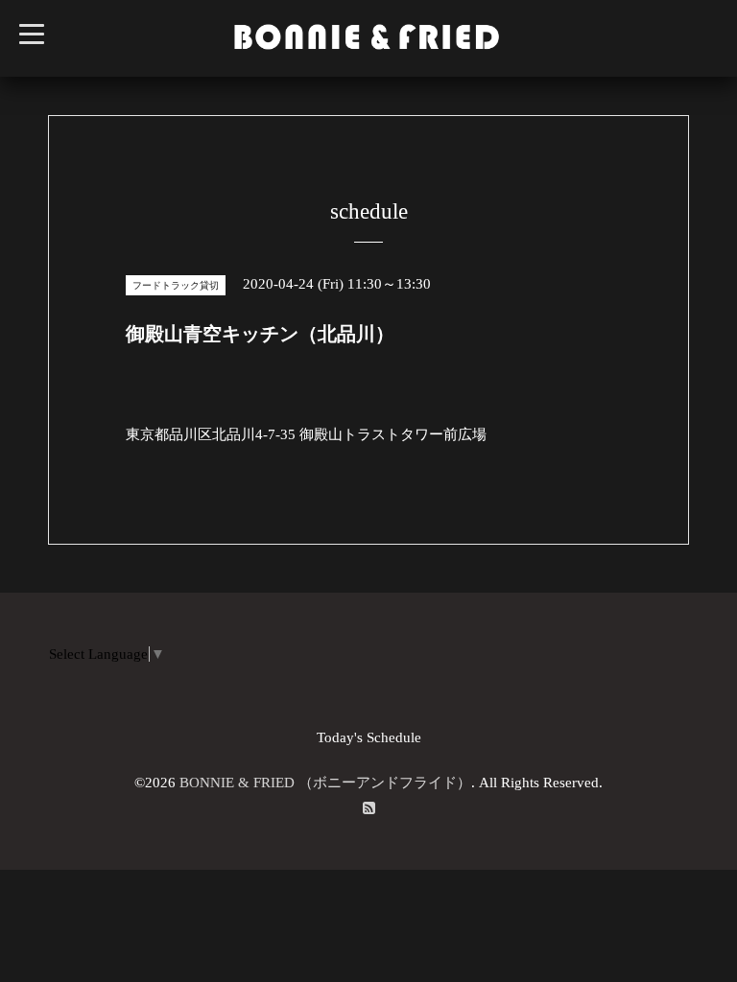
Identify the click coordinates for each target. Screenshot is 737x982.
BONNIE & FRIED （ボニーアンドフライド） (325, 782)
